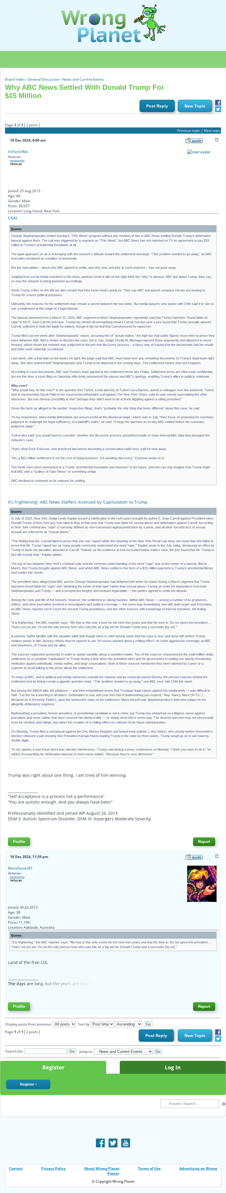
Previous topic (188, 130)
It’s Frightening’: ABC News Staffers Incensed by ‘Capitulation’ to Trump (77, 502)
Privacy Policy (53, 1168)
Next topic (212, 130)
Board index (15, 79)
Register (53, 1067)
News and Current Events (83, 79)
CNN (12, 218)
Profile (19, 841)
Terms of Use (149, 1168)
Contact (16, 1168)
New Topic (195, 106)
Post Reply (157, 106)
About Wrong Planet (101, 1168)
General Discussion (43, 79)
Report (204, 841)
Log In (173, 1067)
